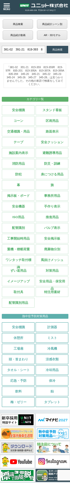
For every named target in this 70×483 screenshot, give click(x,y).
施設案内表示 (18, 153)
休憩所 (18, 338)
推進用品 (52, 217)
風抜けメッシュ (52, 260)
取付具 (18, 292)
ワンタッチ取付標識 (18, 261)
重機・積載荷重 (18, 249)
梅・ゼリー (18, 402)
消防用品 (18, 163)
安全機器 (18, 206)
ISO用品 (18, 217)
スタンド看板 (52, 110)
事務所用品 (52, 195)
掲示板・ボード (18, 195)
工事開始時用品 (18, 238)
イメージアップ (18, 281)
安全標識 (18, 110)
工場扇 (18, 348)
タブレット (52, 402)
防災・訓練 (52, 163)
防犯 (18, 174)
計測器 (52, 327)
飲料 (18, 391)
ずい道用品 (18, 270)
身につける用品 (52, 174)
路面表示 (52, 131)
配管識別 (18, 228)
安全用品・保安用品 (52, 282)
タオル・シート (18, 370)
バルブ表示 (52, 228)
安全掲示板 (52, 238)
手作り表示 (52, 206)
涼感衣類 (52, 359)
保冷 (52, 380)
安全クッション (52, 142)
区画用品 (52, 121)
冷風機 (52, 348)
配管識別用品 (18, 302)
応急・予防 (18, 380)
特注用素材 (52, 292)
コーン (18, 121)
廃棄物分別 (52, 249)
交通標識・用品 (18, 131)
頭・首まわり (18, 359)
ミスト (52, 338)
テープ (18, 142)
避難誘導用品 (52, 153)
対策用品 (52, 270)
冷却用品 (52, 370)
